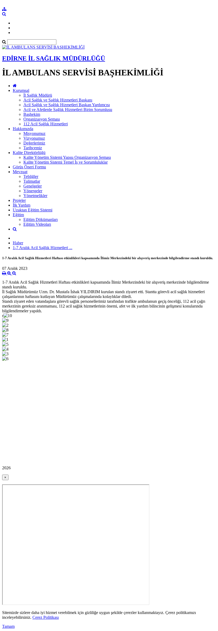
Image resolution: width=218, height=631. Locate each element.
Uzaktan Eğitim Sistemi (32, 210)
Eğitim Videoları (37, 224)
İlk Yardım (21, 205)
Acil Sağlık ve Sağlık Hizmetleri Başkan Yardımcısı (66, 105)
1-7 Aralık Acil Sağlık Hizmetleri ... (42, 247)
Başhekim (31, 114)
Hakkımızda (23, 128)
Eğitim (18, 214)
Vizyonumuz (34, 138)
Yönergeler (32, 191)
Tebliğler (30, 176)
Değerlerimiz (34, 143)
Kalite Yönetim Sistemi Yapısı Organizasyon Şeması (67, 157)
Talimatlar (31, 181)
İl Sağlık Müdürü (37, 95)
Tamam (8, 626)
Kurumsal (21, 90)
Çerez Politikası (45, 617)
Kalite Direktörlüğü (29, 152)
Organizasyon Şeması (41, 119)
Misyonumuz (34, 133)
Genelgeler (32, 186)
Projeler (19, 200)
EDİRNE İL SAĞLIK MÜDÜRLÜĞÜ (53, 58)
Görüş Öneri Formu (29, 167)
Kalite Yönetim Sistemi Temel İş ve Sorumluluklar (65, 162)
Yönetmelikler (35, 195)
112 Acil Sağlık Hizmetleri (45, 124)
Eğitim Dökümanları (40, 219)
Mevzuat (20, 171)
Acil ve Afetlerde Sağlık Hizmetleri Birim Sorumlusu (67, 109)
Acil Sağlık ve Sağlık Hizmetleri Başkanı (57, 100)
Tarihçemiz (32, 148)
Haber (18, 243)
